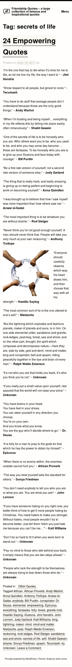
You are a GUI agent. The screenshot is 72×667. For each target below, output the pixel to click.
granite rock (54, 610)
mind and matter (43, 624)
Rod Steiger (41, 634)
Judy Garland (23, 619)
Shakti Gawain (57, 638)
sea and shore (12, 638)
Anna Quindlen (13, 596)
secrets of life (31, 638)
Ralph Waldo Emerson (39, 629)
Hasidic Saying (13, 615)
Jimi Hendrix (45, 615)
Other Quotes (27, 586)
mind (28, 624)
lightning (8, 624)
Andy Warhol (54, 591)
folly (34, 610)
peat (20, 629)
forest (41, 610)
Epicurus (50, 605)
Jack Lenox (61, 658)
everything (10, 610)
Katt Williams (42, 619)
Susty (49, 658)
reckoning (9, 634)
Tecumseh (53, 643)
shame (7, 643)
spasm (40, 643)
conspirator (47, 600)
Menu (65, 11)
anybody (17, 600)
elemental (19, 605)
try (62, 643)
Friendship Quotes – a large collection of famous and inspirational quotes (31, 11)
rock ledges (24, 634)
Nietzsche (9, 629)
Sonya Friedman (24, 643)
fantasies (24, 610)
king (55, 619)
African (18, 591)
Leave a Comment (29, 648)
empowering (35, 605)
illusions (29, 615)
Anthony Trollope (35, 596)
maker (20, 624)
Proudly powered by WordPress (21, 658)
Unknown (9, 648)
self (44, 638)
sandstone (58, 634)
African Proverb (34, 591)
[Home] (6, 14)
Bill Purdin (31, 600)
